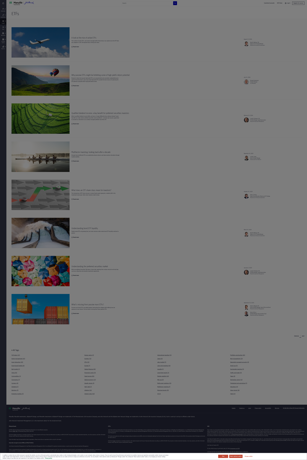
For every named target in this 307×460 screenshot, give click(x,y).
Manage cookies (248, 456)
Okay (223, 456)
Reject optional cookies (236, 456)
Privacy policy (48, 458)
